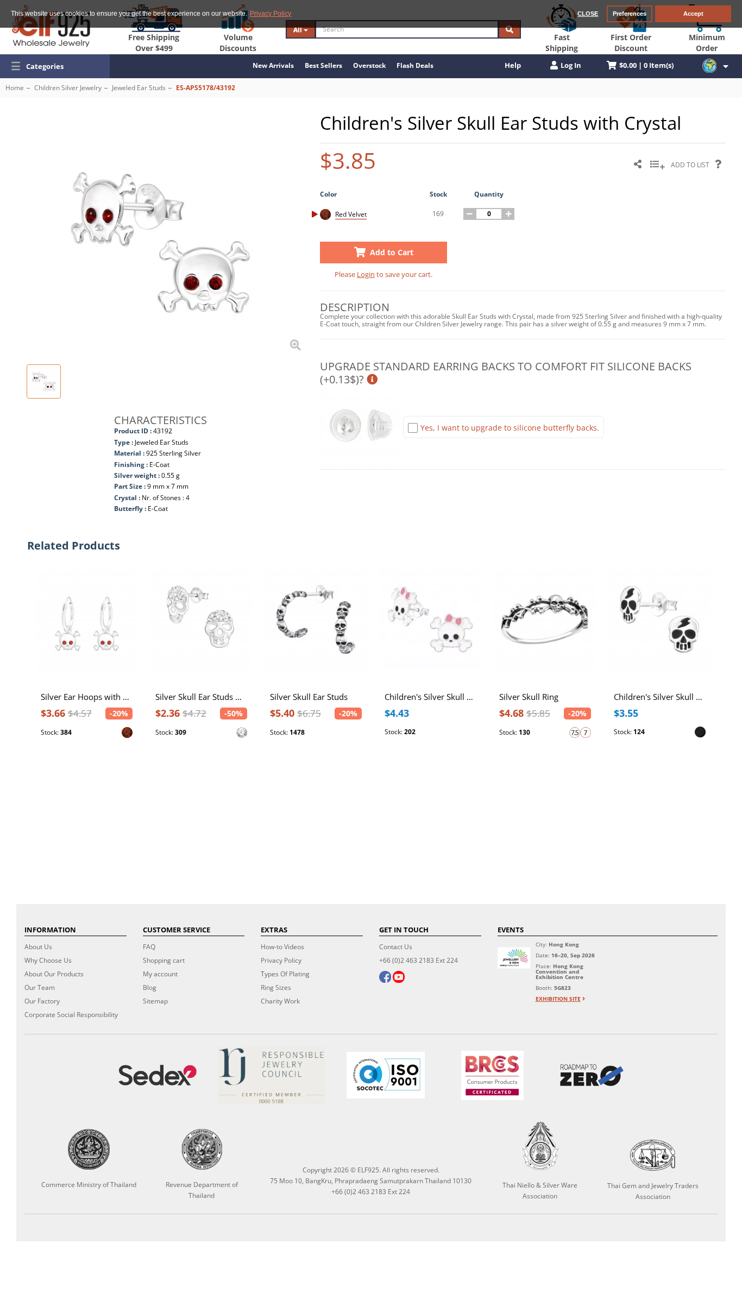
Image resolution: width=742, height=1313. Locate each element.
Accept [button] (693, 13)
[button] (55, 66)
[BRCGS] (492, 1075)
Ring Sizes (276, 987)
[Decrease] (469, 214)
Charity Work (280, 1001)
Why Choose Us (48, 960)
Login (366, 274)
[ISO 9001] (386, 1075)
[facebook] (385, 978)
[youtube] (399, 978)
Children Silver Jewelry (68, 87)
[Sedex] (157, 1075)
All (298, 29)
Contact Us (395, 946)
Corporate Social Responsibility (71, 1014)
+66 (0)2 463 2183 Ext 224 (418, 960)
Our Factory (42, 1001)
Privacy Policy (281, 960)
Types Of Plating (285, 974)
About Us (38, 946)
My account (160, 974)
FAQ (149, 946)
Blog (149, 987)
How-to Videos (282, 946)
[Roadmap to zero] (592, 1075)
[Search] (509, 29)
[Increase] (508, 214)
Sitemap (155, 1001)
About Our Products (54, 974)
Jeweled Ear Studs (139, 87)
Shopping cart (164, 960)
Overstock (369, 65)
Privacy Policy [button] (270, 13)
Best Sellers (323, 65)
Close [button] (587, 13)
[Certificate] (271, 1075)
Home (14, 87)
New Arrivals (273, 65)
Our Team (39, 987)
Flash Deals (415, 65)
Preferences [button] (629, 13)
